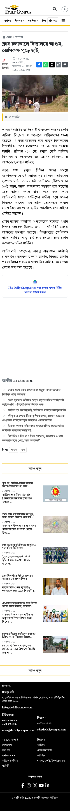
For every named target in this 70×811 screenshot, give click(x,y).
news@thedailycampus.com (18, 730)
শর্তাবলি (6, 766)
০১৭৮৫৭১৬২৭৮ (9, 724)
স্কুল (23, 450)
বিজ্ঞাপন (41, 740)
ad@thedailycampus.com (51, 729)
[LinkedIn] (47, 786)
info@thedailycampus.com (17, 707)
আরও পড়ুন (35, 468)
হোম (8, 37)
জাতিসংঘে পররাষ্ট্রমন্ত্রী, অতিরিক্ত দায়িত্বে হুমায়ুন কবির (36, 410)
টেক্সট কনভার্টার (44, 750)
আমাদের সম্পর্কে (10, 740)
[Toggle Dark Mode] (65, 9)
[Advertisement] (35, 337)
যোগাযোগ (7, 745)
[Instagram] (29, 786)
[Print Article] (65, 64)
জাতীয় (19, 37)
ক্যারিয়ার (41, 745)
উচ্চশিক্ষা (32, 21)
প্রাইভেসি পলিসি (10, 761)
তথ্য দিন (6, 750)
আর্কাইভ (41, 755)
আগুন (14, 450)
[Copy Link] (58, 64)
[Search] (55, 9)
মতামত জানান (8, 755)
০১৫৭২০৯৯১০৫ (10, 720)
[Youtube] (41, 786)
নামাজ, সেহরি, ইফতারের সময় (51, 761)
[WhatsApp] (45, 64)
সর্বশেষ (7, 21)
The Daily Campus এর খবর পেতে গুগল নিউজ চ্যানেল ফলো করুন (35, 290)
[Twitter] (52, 64)
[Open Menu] (63, 21)
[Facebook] (39, 64)
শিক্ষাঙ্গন (18, 21)
